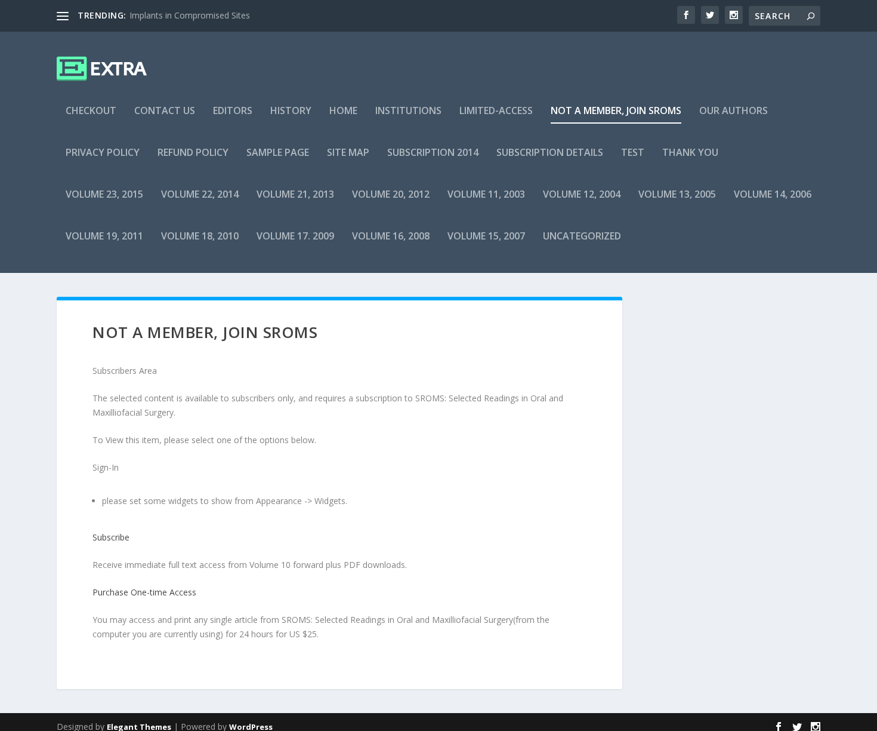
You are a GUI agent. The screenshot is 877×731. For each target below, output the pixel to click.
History (290, 111)
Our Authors (733, 111)
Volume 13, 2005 (677, 195)
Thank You (690, 153)
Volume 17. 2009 (295, 236)
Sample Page (277, 153)
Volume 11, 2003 (486, 195)
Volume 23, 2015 (104, 195)
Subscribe (110, 537)
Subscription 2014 (432, 153)
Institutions (408, 111)
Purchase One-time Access (144, 592)
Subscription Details (549, 153)
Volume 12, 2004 (581, 195)
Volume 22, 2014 (200, 195)
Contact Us (164, 111)
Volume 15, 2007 (486, 236)
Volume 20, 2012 (391, 195)
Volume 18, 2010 (200, 236)
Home (343, 111)
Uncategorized (582, 236)
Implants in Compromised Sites (189, 15)
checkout (91, 111)
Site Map (348, 153)
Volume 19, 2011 (104, 236)
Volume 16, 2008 (391, 236)
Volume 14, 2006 (772, 195)
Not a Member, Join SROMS (616, 111)
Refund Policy (193, 153)
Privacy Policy (103, 153)
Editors (232, 111)
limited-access (496, 111)
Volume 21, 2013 (295, 195)
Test (632, 153)
